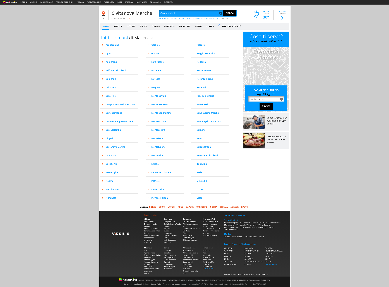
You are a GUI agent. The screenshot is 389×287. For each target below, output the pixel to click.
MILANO (167, 19)
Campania (228, 251)
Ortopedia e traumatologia (169, 265)
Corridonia (111, 163)
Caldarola (111, 87)
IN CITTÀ (213, 207)
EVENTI (143, 26)
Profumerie (187, 235)
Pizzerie (205, 253)
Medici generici (169, 257)
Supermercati (188, 250)
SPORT (162, 207)
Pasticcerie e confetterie (188, 265)
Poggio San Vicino (206, 53)
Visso (199, 197)
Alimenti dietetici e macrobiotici (190, 254)
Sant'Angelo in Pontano (209, 121)
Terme (185, 226)
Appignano (111, 61)
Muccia (155, 163)
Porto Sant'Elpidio (231, 222)
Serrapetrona (204, 146)
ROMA (161, 19)
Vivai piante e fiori (151, 228)
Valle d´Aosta (230, 264)
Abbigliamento (169, 222)
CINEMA (155, 26)
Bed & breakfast (209, 262)
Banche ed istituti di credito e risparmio (210, 223)
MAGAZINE (184, 26)
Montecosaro (158, 129)
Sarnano (201, 129)
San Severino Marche (208, 112)
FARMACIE (169, 26)
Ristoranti (206, 250)
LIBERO (24, 2)
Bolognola (111, 78)
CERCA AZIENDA (271, 264)
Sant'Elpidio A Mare (259, 222)
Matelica (155, 78)
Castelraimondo (114, 112)
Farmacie (167, 250)
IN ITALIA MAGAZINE (246, 274)
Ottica (166, 237)
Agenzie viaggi (149, 253)
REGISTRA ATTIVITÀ (231, 26)
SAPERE (190, 207)
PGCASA (80, 2)
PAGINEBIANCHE (94, 2)
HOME (105, 26)
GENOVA (196, 19)
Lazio (226, 253)
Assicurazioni (208, 226)
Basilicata (248, 248)
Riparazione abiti (170, 235)
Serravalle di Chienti (207, 155)
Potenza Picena (205, 78)
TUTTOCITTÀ (109, 2)
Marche (227, 256)
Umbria (268, 262)
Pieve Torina (157, 189)
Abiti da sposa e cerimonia (170, 241)
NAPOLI (174, 19)
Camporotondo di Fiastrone (120, 104)
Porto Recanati (204, 70)
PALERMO (181, 19)
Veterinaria (168, 269)
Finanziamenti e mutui (211, 228)
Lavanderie (168, 233)
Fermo (271, 227)
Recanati (201, 87)
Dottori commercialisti (211, 231)
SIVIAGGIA (129, 2)
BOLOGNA (204, 19)
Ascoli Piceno (237, 237)
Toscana (228, 262)
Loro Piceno (157, 61)
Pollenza (201, 61)
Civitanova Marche (132, 13)
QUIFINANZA (141, 2)
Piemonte (269, 256)
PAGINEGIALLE (46, 2)
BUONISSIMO (155, 2)
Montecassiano (159, 121)
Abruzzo (228, 248)
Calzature (167, 226)
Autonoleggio (149, 259)
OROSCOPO (201, 207)
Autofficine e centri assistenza (151, 270)
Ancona (227, 237)
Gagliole (155, 44)
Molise (247, 256)
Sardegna (248, 259)
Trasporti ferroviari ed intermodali (152, 256)
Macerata (156, 70)
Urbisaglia (202, 180)
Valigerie (167, 228)
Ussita (200, 189)
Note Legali (137, 284)
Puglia (227, 259)
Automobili (148, 266)
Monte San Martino (161, 112)
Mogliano (156, 87)
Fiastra (109, 180)
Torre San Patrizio (231, 229)
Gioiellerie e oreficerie (172, 224)
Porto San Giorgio (247, 227)
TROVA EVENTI (208, 269)
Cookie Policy (156, 284)
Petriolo (155, 180)
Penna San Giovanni (161, 172)
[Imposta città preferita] (103, 13)
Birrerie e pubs (208, 257)
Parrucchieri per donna (192, 228)
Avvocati (206, 233)
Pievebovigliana (159, 197)
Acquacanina (112, 44)
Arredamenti (149, 222)
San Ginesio (203, 104)
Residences (207, 264)
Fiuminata (111, 197)
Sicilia (267, 259)
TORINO (189, 19)
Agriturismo (207, 266)
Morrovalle (157, 155)
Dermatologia (188, 237)
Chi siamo (128, 284)
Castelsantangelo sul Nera (119, 121)
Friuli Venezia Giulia (273, 251)
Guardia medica (170, 259)
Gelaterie (186, 269)
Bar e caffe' (207, 255)
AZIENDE (118, 26)
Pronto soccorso (170, 255)
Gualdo (155, 53)
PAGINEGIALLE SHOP (65, 2)
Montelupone (158, 146)
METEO (198, 26)
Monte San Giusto (160, 104)
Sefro (199, 138)
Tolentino (202, 163)
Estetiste (186, 231)
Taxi (145, 250)
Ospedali (167, 253)
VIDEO (180, 207)
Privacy (146, 284)
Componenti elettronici (149, 238)
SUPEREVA (168, 2)
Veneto (247, 264)
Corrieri (147, 273)
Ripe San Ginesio (205, 95)
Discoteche (207, 259)
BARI (218, 19)
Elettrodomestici (150, 224)
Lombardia (269, 253)
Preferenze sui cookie (171, 284)
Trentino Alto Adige (253, 262)
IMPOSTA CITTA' (261, 274)
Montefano (157, 138)
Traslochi (147, 242)
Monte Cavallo (158, 95)
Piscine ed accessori (190, 224)
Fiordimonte (112, 189)
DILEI (119, 2)
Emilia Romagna (251, 251)
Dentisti (167, 262)
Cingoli (109, 138)
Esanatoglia (112, 172)
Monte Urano (252, 225)
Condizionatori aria (151, 235)
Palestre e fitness (189, 222)
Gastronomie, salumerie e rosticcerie (191, 258)
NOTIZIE (131, 26)
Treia (199, 172)
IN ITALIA (224, 19)
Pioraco (201, 44)
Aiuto (183, 284)
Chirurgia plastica (190, 240)
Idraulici (147, 226)
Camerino (111, 95)
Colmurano (111, 155)
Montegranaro (230, 225)
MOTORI (171, 207)
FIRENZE (212, 19)
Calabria (268, 248)
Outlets (166, 231)
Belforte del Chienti (116, 70)
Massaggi (186, 233)
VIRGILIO (33, 2)
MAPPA (210, 26)
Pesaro (261, 237)
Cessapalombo (113, 129)
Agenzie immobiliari (210, 235)
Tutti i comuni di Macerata (234, 215)
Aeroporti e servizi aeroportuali (151, 263)
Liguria (247, 253)
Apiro (108, 53)
